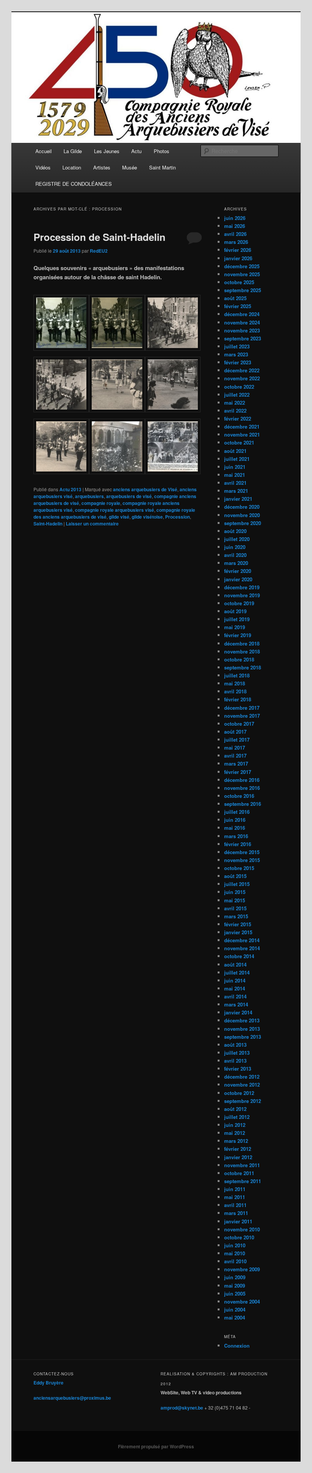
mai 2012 (234, 1132)
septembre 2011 (242, 1181)
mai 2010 (234, 1253)
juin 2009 (234, 1277)
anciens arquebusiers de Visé (145, 489)
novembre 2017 (242, 715)
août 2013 (235, 1044)
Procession (177, 516)
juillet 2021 (237, 458)
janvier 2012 (238, 1157)
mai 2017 (234, 747)
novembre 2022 (242, 378)
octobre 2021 (239, 442)
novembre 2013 (242, 1028)
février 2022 (237, 418)
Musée (129, 167)
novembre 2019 (242, 595)
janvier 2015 (238, 932)
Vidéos (43, 167)
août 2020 (235, 531)
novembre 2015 (242, 860)
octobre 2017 (239, 723)
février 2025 (237, 306)
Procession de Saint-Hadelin (99, 237)
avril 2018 (235, 691)
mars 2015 (236, 916)
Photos (161, 151)
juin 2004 (234, 1309)
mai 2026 (234, 225)
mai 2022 (234, 402)
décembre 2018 (241, 643)
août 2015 (235, 876)
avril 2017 (235, 755)
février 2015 (237, 924)
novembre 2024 (242, 322)
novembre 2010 (242, 1229)
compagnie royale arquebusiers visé (114, 509)
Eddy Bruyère (48, 1382)
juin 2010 (234, 1245)
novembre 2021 (242, 434)
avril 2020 (235, 555)
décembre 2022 (241, 370)
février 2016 (237, 844)
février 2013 (237, 1068)
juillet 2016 (237, 811)
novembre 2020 (242, 515)
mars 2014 (236, 1004)
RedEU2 (99, 250)
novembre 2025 (242, 274)
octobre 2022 (239, 386)
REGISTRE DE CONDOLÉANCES (73, 183)
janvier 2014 (238, 1012)
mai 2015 (234, 900)
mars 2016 (236, 836)
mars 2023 (236, 354)
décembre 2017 (241, 707)
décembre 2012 (241, 1076)
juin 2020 (234, 547)
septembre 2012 (242, 1100)
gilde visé (119, 516)
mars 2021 (236, 490)
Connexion (237, 1345)
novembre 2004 (242, 1301)
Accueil (43, 151)
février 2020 (237, 570)
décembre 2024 (241, 314)
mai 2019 (234, 627)
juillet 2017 (237, 739)
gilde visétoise (147, 516)
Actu (136, 151)
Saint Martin (162, 167)
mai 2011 (234, 1197)
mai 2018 (234, 683)
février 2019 (237, 635)
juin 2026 (234, 218)
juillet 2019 (237, 619)
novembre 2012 (242, 1084)
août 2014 (235, 964)
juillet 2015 (237, 884)
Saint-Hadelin (47, 523)
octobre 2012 (239, 1092)
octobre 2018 (239, 659)
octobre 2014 (239, 956)
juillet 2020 (237, 539)
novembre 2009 (242, 1269)
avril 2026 (235, 233)
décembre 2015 (241, 852)
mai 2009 (234, 1285)
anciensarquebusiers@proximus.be (72, 1397)
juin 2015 (234, 892)
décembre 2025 (241, 266)
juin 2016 (234, 819)
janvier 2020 (238, 579)
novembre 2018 (242, 651)
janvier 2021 (238, 498)
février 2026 (237, 249)
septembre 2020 (242, 523)
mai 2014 (234, 988)
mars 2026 (236, 241)
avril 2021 (235, 482)
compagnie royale (100, 503)
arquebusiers (89, 496)
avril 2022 (235, 410)
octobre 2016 (239, 795)
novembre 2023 (242, 330)
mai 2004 (234, 1317)
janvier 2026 (238, 258)
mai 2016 (234, 827)
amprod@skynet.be (182, 1407)
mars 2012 (236, 1140)
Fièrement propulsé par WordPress (156, 1446)
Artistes (101, 167)
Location (71, 167)
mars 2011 (236, 1213)
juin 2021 (234, 466)
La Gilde (73, 151)
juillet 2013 (237, 1052)
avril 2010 (235, 1261)
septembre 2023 (242, 338)
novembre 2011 (242, 1165)
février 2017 (237, 771)
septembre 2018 (242, 667)
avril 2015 (235, 908)
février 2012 (237, 1148)
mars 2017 (236, 763)
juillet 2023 (237, 346)
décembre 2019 (241, 587)
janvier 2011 (238, 1221)
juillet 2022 (237, 394)
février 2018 (237, 699)
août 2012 (235, 1108)
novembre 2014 (242, 948)
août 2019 (235, 611)
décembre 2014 (241, 940)
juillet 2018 (237, 675)
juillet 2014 (237, 972)
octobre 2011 (239, 1173)
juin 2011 (234, 1189)
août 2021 (235, 450)
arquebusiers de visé (129, 496)
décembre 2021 (241, 426)
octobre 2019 (239, 603)
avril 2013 (235, 1060)
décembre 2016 (241, 779)
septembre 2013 (242, 1036)
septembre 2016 (242, 803)
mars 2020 (236, 562)
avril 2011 (235, 1205)
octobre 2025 (239, 282)
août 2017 (235, 731)
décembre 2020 (241, 506)
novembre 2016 (242, 787)
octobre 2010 (239, 1237)
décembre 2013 (241, 1020)
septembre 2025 (242, 290)
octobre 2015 (239, 868)
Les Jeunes (106, 151)
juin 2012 (234, 1124)
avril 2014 (235, 996)
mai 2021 (234, 474)
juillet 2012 (237, 1116)
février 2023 (237, 362)
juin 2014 (234, 980)
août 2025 (235, 298)
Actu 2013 (70, 489)
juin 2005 (234, 1293)
